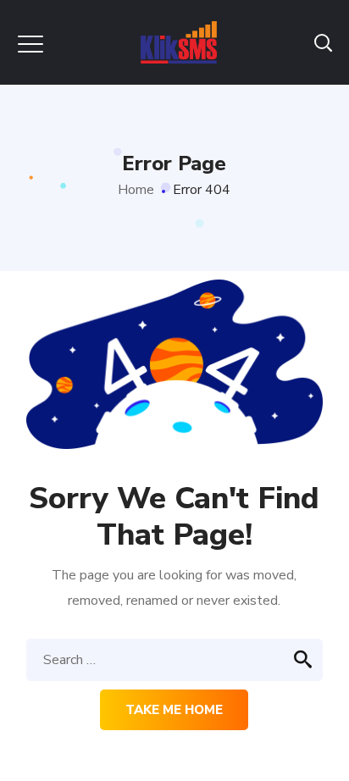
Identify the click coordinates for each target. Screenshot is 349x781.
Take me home (174, 709)
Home (136, 189)
